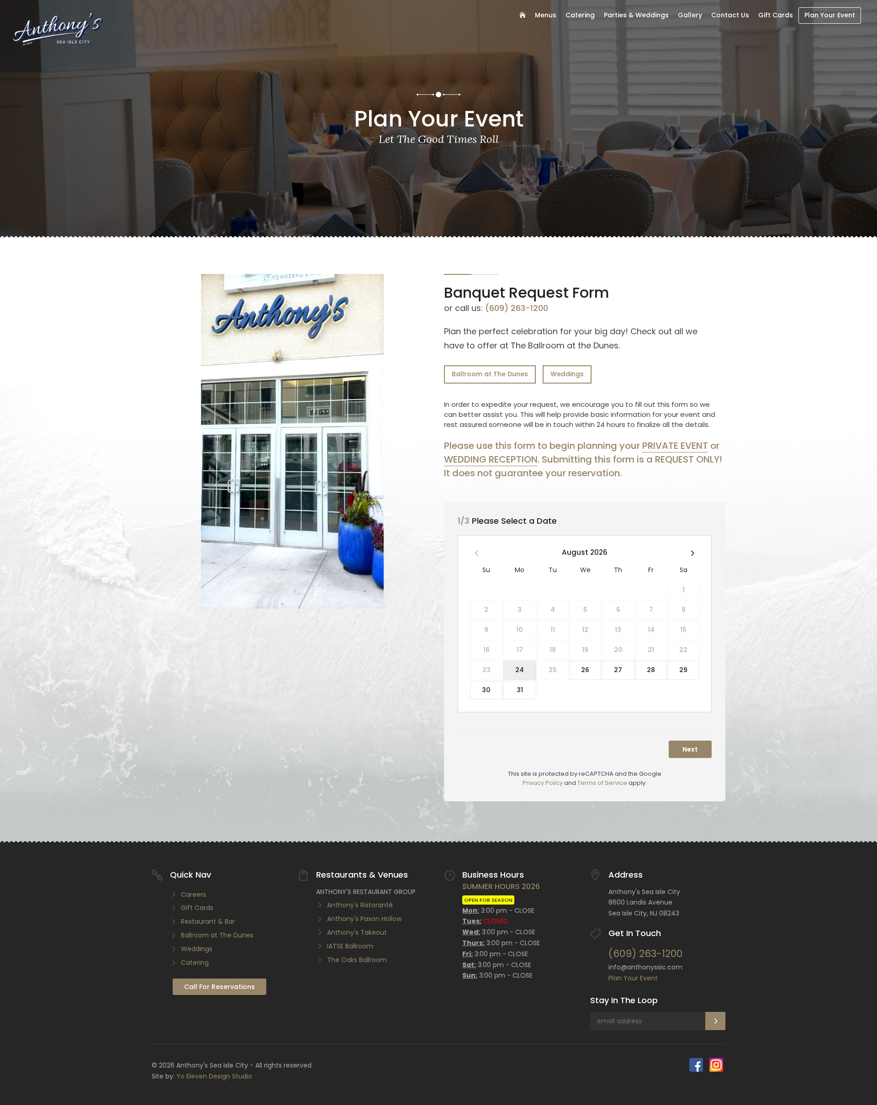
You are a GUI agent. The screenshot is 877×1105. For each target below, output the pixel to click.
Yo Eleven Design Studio (214, 1076)
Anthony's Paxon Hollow (364, 918)
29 (683, 669)
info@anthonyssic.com (645, 967)
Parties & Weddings (636, 15)
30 (486, 690)
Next (690, 749)
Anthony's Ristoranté (360, 905)
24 (519, 669)
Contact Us (730, 15)
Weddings (567, 374)
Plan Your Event (829, 15)
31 (520, 690)
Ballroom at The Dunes (490, 374)
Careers (193, 894)
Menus (545, 15)
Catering (580, 15)
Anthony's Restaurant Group (366, 891)
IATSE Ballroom (350, 946)
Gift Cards (775, 15)
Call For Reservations (219, 986)
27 (618, 669)
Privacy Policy (543, 783)
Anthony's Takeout (357, 932)
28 (651, 669)
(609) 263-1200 (516, 308)
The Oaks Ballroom (357, 959)
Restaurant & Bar (208, 921)
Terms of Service (602, 783)
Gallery (690, 15)
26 (585, 669)
